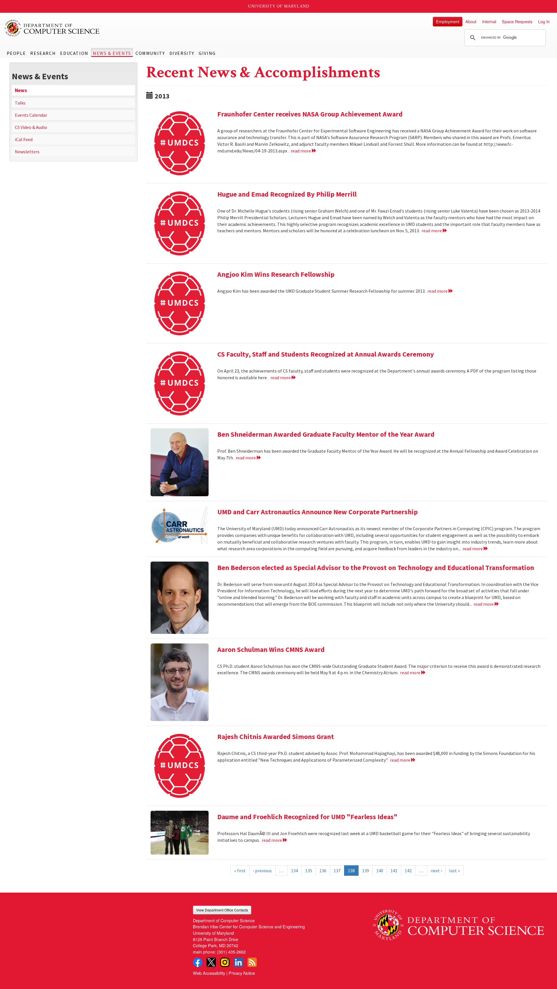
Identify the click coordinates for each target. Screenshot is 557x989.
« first (240, 870)
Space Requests (517, 21)
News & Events (112, 53)
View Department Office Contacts (222, 909)
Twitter (211, 962)
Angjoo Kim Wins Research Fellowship (275, 274)
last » (454, 870)
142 (408, 870)
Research (43, 53)
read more (301, 151)
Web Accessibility (209, 973)
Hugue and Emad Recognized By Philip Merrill (287, 194)
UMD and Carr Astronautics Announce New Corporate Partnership (317, 511)
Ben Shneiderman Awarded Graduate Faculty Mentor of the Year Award (326, 434)
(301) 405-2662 (231, 952)
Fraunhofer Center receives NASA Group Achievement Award (310, 113)
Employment (447, 21)
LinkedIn (238, 962)
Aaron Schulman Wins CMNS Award (271, 649)
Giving (207, 53)
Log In (544, 21)
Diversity (181, 53)
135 (308, 870)
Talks (20, 103)
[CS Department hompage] (458, 923)
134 (294, 870)
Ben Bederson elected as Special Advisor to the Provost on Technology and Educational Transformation (375, 567)
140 (379, 870)
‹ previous (262, 870)
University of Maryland (278, 6)
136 (322, 870)
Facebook (197, 962)
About (470, 21)
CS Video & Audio (31, 127)
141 (393, 870)
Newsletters (27, 151)
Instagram (224, 962)
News (21, 90)
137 (337, 870)
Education (74, 53)
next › (436, 870)
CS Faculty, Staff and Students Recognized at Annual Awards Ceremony (325, 354)
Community (150, 53)
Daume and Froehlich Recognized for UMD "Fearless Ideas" (307, 816)
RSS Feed (252, 962)
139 (365, 870)
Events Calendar (31, 115)
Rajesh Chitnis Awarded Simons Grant (275, 736)
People (16, 53)
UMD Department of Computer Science (52, 28)
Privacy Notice (242, 973)
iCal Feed (23, 139)
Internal (489, 21)
